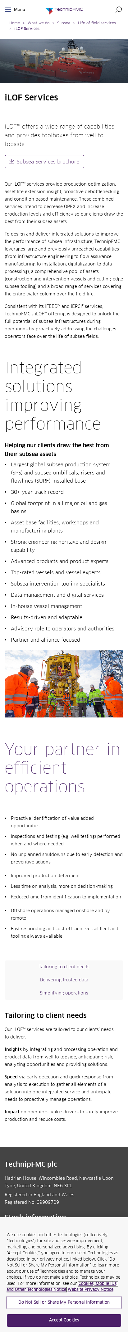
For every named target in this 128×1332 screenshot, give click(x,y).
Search (118, 9)
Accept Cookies (64, 1320)
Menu (9, 9)
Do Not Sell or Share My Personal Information (64, 1302)
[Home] (64, 9)
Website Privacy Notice (90, 1290)
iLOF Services (26, 29)
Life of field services (97, 23)
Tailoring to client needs (64, 967)
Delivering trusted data (64, 980)
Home (14, 23)
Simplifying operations (64, 993)
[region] (64, 1274)
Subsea (63, 23)
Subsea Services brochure (48, 161)
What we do (38, 23)
